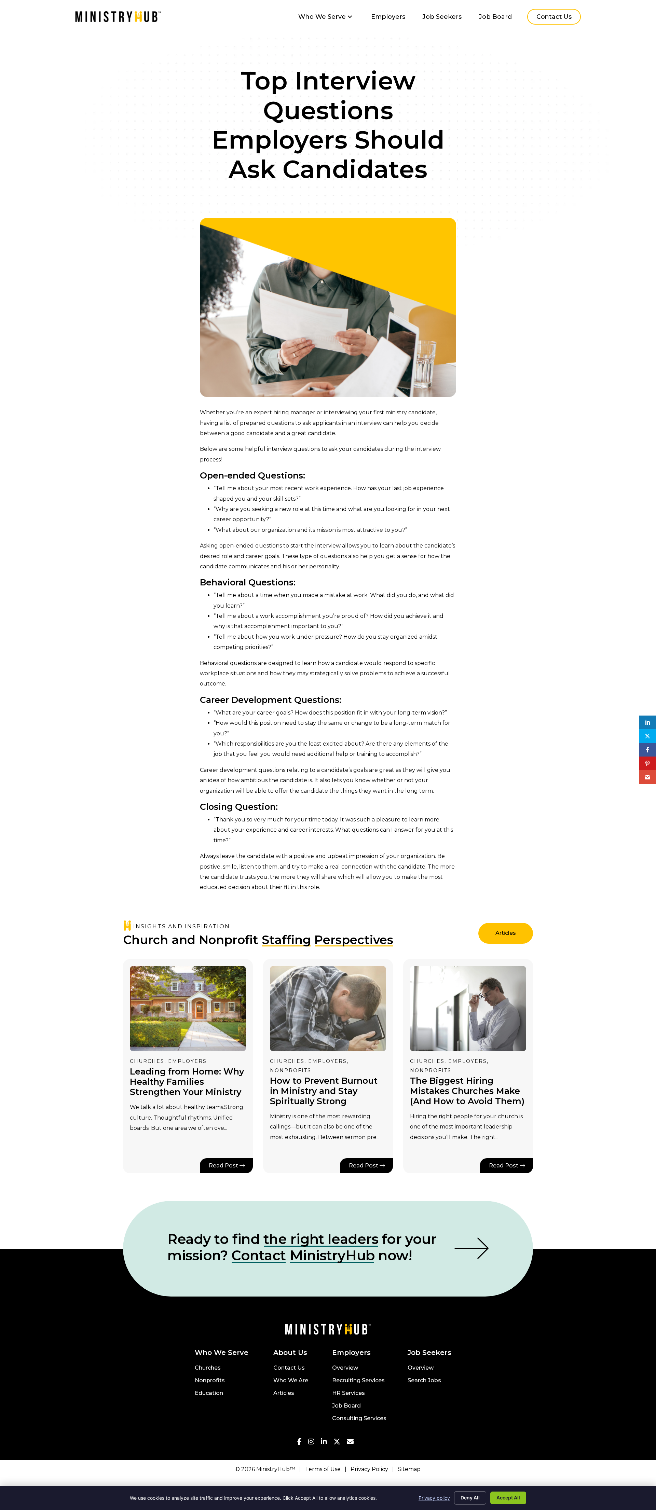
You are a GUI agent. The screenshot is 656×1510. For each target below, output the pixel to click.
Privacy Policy (369, 1469)
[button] (350, 17)
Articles (283, 1393)
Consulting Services (359, 1419)
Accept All (508, 1497)
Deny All (470, 1497)
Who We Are (290, 1381)
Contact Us (289, 1368)
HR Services (348, 1393)
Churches (208, 1368)
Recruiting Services (358, 1381)
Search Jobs (424, 1381)
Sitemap (409, 1469)
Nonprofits (210, 1381)
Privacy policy (434, 1498)
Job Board (346, 1406)
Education (209, 1393)
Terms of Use (323, 1469)
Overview (345, 1368)
